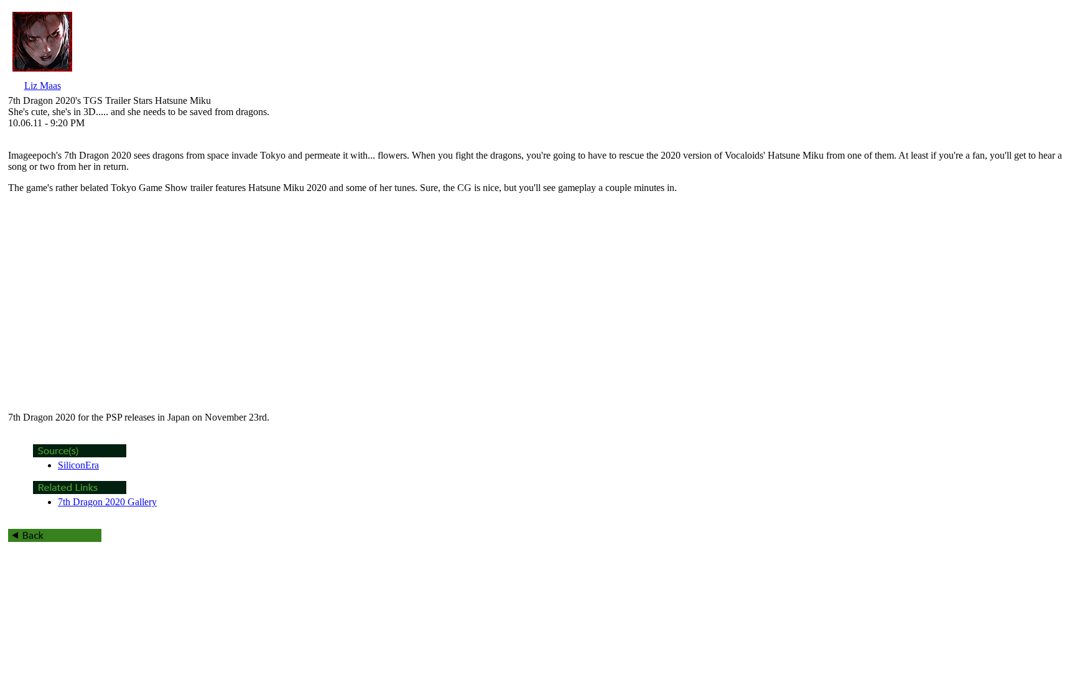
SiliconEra (78, 465)
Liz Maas (42, 85)
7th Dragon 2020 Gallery (107, 502)
